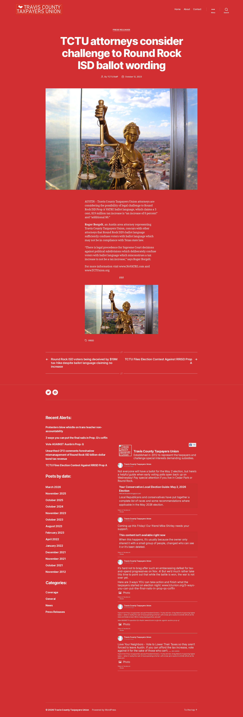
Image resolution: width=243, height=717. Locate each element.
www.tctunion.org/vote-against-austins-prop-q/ (162, 620)
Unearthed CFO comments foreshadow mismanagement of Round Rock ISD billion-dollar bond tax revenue (76, 454)
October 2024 (54, 506)
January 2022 (54, 545)
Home (178, 9)
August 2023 (54, 526)
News (49, 605)
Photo (126, 592)
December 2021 (56, 552)
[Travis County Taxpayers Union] (125, 450)
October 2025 (54, 500)
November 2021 (56, 558)
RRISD (91, 340)
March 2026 (53, 487)
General (51, 598)
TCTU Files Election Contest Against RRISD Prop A (76, 465)
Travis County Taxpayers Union (137, 464)
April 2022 (52, 539)
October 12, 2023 (133, 76)
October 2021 (54, 565)
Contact (197, 9)
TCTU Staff (112, 76)
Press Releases (121, 30)
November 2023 (56, 513)
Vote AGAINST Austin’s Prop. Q (65, 444)
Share (122, 512)
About (187, 9)
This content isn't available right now (142, 535)
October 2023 (54, 519)
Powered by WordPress (104, 710)
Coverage (52, 592)
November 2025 (56, 493)
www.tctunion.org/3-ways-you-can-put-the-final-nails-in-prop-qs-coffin (156, 587)
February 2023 (55, 532)
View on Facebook (124, 510)
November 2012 (56, 571)
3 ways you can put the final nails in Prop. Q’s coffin (76, 437)
